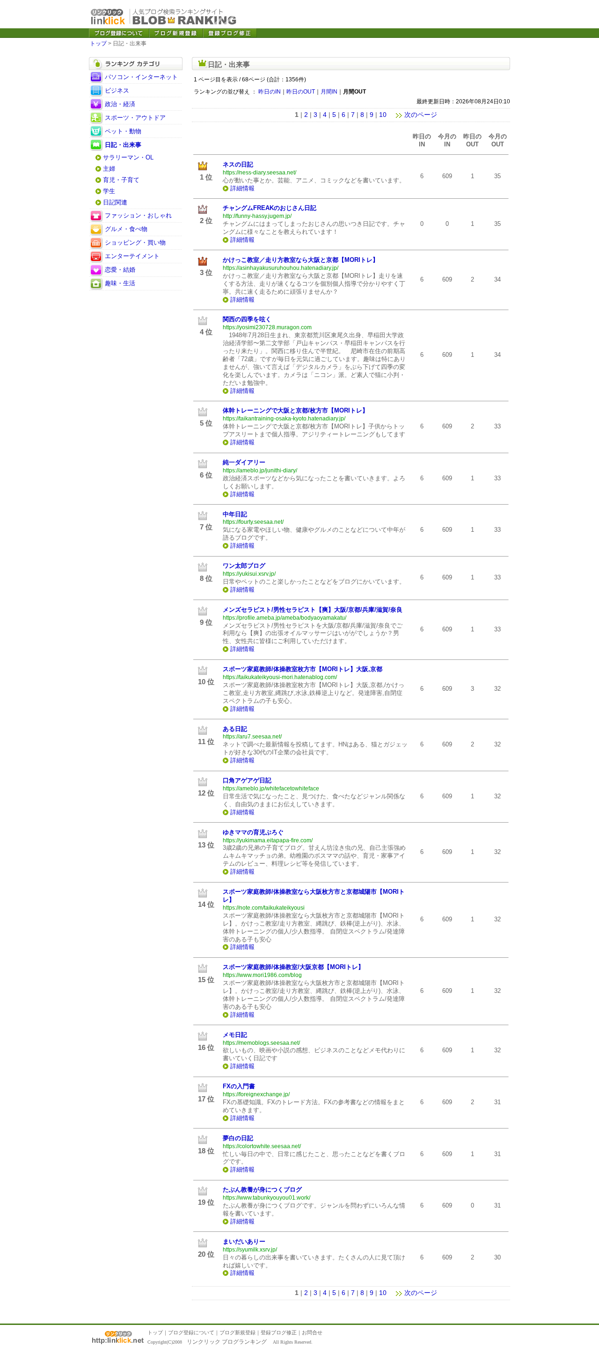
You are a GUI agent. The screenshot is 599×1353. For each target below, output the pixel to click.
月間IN (329, 91)
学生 (109, 191)
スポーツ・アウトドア (135, 117)
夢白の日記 (238, 1138)
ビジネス (117, 90)
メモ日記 (235, 1034)
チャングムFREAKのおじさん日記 (269, 207)
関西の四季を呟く (247, 319)
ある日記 (235, 728)
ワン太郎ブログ (244, 565)
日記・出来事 (123, 144)
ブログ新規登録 (237, 1332)
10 (383, 114)
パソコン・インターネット (141, 76)
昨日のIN (269, 91)
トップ (98, 43)
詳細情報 (242, 188)
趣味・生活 (120, 283)
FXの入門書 (239, 1086)
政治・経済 (120, 104)
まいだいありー (244, 1241)
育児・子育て (121, 179)
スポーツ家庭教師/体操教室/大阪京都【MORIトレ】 (293, 966)
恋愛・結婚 (120, 269)
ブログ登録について (191, 1332)
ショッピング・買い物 (135, 242)
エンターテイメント (132, 256)
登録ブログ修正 (279, 1332)
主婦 (109, 168)
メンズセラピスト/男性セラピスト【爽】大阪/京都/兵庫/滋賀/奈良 (312, 609)
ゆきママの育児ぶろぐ (253, 832)
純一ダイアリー (244, 462)
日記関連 (115, 202)
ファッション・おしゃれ (138, 215)
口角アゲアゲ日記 (247, 780)
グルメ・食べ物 (126, 228)
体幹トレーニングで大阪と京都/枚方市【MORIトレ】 (295, 410)
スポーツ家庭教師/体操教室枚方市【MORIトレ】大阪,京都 (302, 669)
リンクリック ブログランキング (227, 1342)
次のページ (420, 114)
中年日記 (235, 514)
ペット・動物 (123, 131)
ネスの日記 (238, 164)
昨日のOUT (300, 91)
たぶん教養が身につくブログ (262, 1189)
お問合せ (312, 1332)
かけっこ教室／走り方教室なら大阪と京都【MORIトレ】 (301, 259)
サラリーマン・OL (128, 157)
